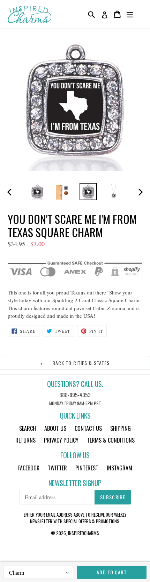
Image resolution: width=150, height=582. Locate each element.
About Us (55, 428)
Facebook (28, 468)
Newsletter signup (75, 483)
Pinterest (86, 468)
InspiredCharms (83, 533)
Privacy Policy (61, 440)
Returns (25, 440)
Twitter (57, 468)
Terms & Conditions (111, 440)
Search (27, 428)
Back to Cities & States (80, 362)
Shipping (120, 428)
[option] (37, 191)
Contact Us (88, 428)
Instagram (119, 468)
